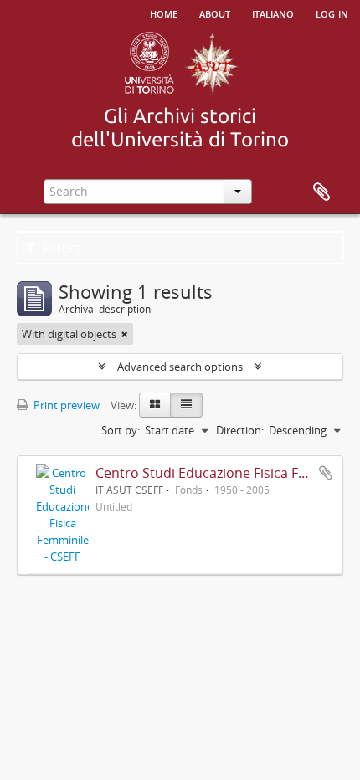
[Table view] (186, 405)
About (214, 12)
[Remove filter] (124, 334)
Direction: (240, 430)
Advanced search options (180, 366)
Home (163, 12)
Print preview (65, 405)
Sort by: (120, 430)
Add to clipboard (325, 472)
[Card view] (155, 405)
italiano (273, 12)
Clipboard (321, 192)
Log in (332, 12)
